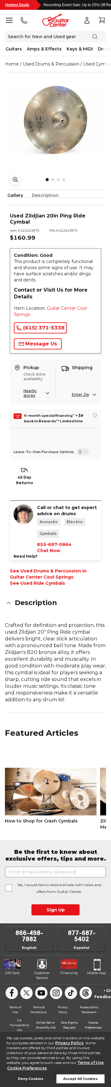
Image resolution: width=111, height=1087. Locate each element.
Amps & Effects (44, 49)
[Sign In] (87, 20)
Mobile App (96, 973)
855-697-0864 (54, 544)
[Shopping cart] (102, 20)
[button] (55, 603)
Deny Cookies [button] (30, 1079)
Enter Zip (80, 394)
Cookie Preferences (27, 1068)
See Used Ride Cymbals (37, 583)
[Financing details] (94, 415)
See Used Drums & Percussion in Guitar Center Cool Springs (48, 574)
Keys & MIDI (80, 49)
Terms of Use (90, 1062)
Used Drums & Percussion (51, 64)
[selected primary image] (55, 119)
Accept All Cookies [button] (80, 1079)
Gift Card (12, 973)
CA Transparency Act (19, 1025)
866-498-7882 (29, 936)
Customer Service (42, 975)
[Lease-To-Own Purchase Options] (83, 452)
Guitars (14, 49)
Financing (69, 973)
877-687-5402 (82, 936)
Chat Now (48, 550)
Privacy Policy (69, 1043)
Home (12, 64)
